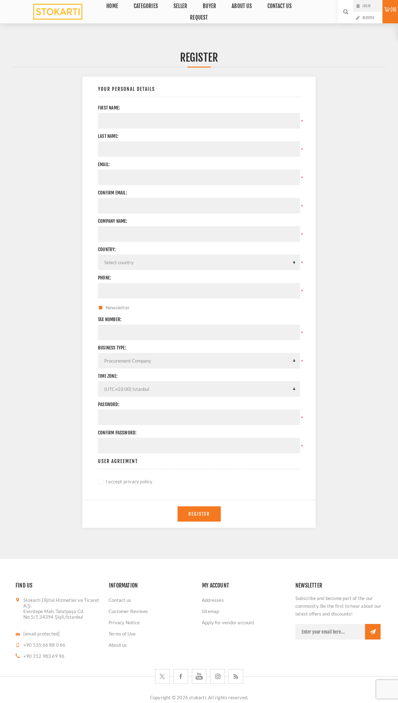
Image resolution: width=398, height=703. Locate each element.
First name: (109, 108)
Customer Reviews (128, 611)
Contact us (120, 600)
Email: (104, 164)
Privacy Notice (124, 622)
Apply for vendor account (228, 622)
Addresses (213, 600)
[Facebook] (181, 676)
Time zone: (108, 376)
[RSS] (236, 676)
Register (368, 18)
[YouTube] (199, 676)
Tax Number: (110, 319)
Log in (366, 6)
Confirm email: (112, 193)
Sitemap (210, 611)
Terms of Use (122, 633)
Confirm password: (117, 433)
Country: (107, 249)
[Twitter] (162, 676)
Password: (108, 404)
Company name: (112, 221)
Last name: (108, 136)
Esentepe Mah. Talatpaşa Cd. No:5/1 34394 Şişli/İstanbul (53, 614)
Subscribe (373, 632)
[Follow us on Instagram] (217, 676)
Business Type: (112, 348)
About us (118, 645)
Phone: (104, 278)
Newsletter (118, 307)
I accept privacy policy (129, 481)
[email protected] (41, 633)
